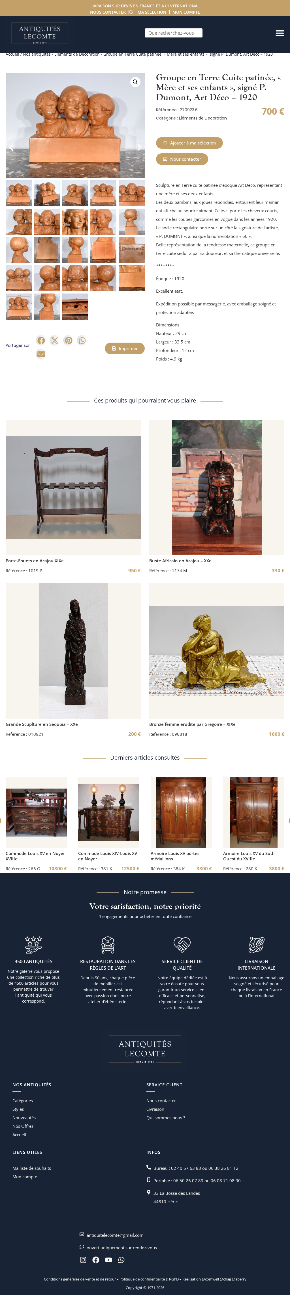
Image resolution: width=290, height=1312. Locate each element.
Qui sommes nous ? (165, 1117)
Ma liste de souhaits (31, 1168)
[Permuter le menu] (279, 32)
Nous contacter (108, 12)
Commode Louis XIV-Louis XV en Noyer (107, 856)
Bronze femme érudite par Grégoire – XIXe (192, 724)
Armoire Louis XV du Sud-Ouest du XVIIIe (248, 856)
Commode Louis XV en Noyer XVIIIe (35, 856)
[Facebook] (95, 1259)
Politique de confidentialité (142, 1279)
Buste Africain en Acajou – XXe (180, 560)
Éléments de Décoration (77, 54)
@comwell (210, 1279)
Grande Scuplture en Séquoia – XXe (42, 724)
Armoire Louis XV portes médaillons (175, 856)
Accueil (12, 54)
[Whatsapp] (121, 1259)
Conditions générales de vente (69, 1279)
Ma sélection (152, 12)
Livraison (155, 1109)
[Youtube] (108, 1259)
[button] (135, 82)
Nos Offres (22, 1126)
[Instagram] (83, 1259)
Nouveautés (24, 1117)
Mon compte (186, 12)
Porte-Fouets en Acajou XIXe (35, 560)
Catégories (22, 1100)
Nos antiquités (37, 54)
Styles (18, 1109)
